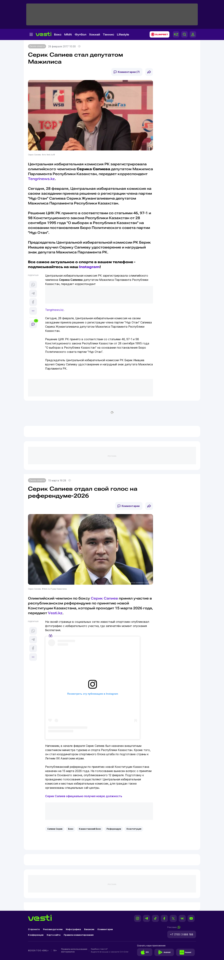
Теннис (108, 34)
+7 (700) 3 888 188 (181, 934)
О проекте (34, 929)
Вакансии (89, 929)
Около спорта (37, 46)
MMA (68, 34)
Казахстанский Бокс (90, 829)
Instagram (89, 267)
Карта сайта (53, 935)
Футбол (80, 34)
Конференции (35, 935)
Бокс (57, 34)
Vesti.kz (55, 613)
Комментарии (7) (129, 71)
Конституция (134, 829)
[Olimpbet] (158, 34)
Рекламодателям (52, 929)
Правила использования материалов (74, 950)
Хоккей (94, 34)
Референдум (114, 829)
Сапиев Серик (54, 829)
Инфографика (73, 929)
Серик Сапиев (104, 598)
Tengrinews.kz (41, 179)
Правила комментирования (78, 935)
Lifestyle (123, 34)
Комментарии (131, 505)
